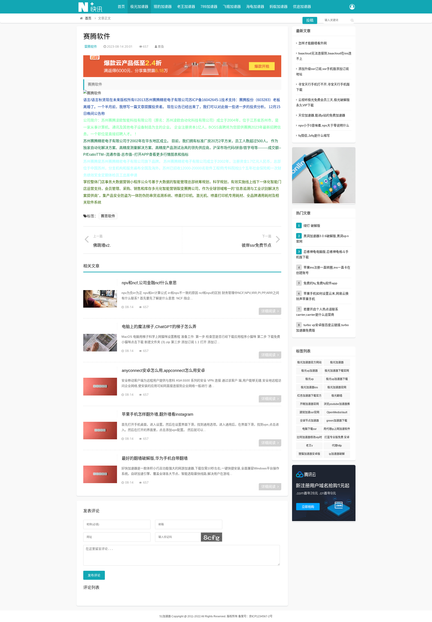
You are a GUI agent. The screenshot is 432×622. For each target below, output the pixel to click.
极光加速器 (139, 7)
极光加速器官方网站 (309, 362)
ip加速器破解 (337, 453)
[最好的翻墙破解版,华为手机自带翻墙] (100, 477)
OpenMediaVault (337, 412)
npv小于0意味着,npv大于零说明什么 (323, 125)
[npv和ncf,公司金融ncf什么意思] (100, 301)
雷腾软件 (90, 46)
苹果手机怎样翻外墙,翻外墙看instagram (157, 414)
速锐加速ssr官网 (309, 412)
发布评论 (94, 575)
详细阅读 (268, 311)
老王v (309, 445)
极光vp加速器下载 (337, 379)
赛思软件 (108, 216)
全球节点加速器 (309, 420)
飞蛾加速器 (232, 7)
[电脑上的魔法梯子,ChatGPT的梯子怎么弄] (100, 345)
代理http (337, 445)
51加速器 (165, 616)
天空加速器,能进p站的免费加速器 (321, 115)
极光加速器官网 (336, 387)
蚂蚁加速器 (279, 7)
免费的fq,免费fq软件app (320, 283)
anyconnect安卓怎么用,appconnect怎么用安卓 (163, 370)
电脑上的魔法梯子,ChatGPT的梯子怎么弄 (159, 326)
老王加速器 (186, 7)
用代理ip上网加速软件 (337, 429)
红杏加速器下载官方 (309, 395)
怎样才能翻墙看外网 (312, 43)
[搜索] (352, 20)
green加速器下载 (336, 420)
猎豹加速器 (163, 7)
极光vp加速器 (309, 370)
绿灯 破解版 (312, 225)
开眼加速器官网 (309, 404)
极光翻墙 (336, 395)
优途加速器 (302, 7)
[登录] (352, 7)
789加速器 (208, 7)
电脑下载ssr (309, 429)
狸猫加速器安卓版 (309, 453)
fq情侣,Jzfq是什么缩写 (314, 135)
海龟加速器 (255, 7)
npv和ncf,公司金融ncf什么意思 (149, 283)
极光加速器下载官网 (337, 370)
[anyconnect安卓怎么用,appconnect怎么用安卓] (100, 389)
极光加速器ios (309, 387)
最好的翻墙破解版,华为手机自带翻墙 (155, 458)
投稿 (309, 20)
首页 (121, 7)
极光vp (309, 379)
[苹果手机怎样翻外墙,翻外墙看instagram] (100, 433)
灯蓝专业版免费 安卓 (336, 437)
